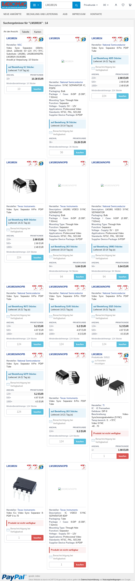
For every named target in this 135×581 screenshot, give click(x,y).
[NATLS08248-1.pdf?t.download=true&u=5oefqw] (83, 163)
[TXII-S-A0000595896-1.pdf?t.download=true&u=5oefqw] (35, 39)
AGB (65, 14)
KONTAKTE (96, 14)
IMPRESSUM (78, 14)
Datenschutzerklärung (90, 580)
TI (104, 405)
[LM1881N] (40, 39)
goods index (34, 576)
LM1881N (11, 38)
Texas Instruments (26, 206)
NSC (19, 45)
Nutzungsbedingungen (112, 580)
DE (104, 5)
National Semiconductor (71, 82)
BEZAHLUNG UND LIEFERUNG (42, 14)
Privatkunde (89, 5)
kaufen (37, 89)
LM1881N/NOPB (58, 162)
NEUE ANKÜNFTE (12, 14)
